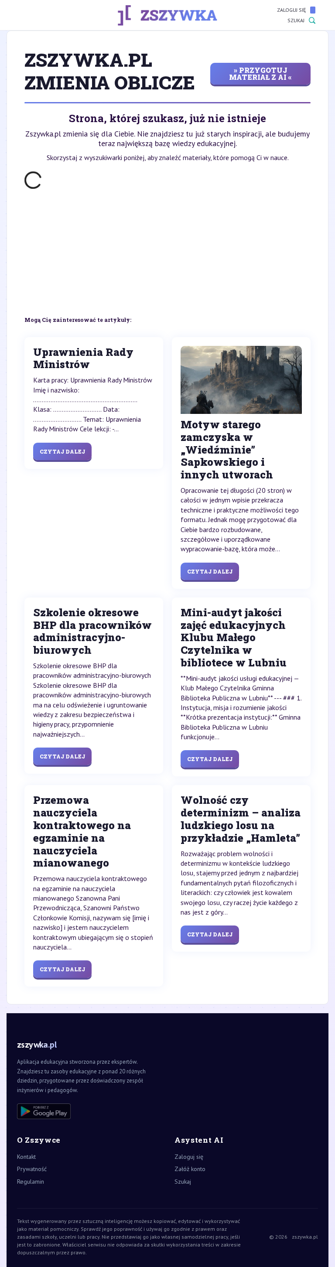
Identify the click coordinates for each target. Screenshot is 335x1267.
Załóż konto (189, 1169)
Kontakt (26, 1157)
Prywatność (32, 1169)
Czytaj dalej (62, 451)
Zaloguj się (291, 10)
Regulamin (30, 1181)
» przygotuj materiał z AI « (260, 73)
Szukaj (295, 20)
